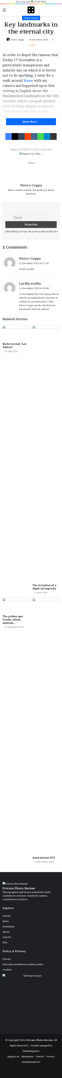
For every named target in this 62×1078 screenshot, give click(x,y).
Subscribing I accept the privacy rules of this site (31, 231)
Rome (28, 81)
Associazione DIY (43, 857)
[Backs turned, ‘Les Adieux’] (16, 333)
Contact (40, 1056)
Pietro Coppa (17, 39)
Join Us (7, 937)
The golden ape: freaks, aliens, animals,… (13, 619)
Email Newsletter (31, 1062)
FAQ (5, 942)
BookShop (8, 926)
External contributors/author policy (23, 964)
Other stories (31, 18)
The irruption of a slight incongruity (44, 587)
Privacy (7, 959)
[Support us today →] (31, 154)
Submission (27, 1056)
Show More (30, 121)
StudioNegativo (31, 1051)
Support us (13, 1056)
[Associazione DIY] (45, 726)
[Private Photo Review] (31, 9)
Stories (7, 915)
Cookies (7, 969)
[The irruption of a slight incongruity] (45, 453)
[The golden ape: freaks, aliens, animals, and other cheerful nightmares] (16, 605)
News (6, 921)
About (6, 931)
